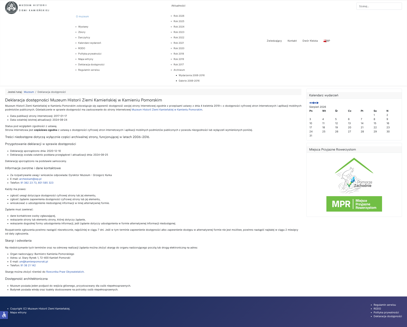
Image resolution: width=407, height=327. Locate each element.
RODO (377, 308)
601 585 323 (45, 182)
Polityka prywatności (386, 312)
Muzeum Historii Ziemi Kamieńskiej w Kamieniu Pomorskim (167, 109)
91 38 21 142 (28, 265)
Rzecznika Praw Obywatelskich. (65, 271)
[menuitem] (121, 19)
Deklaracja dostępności (388, 316)
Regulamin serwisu (385, 304)
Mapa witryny (18, 312)
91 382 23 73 (29, 182)
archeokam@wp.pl (30, 178)
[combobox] (379, 6)
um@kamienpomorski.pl (33, 261)
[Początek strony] (401, 321)
